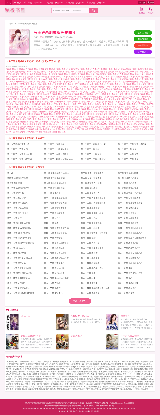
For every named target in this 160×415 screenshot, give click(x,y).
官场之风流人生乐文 (131, 96)
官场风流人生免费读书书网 (100, 86)
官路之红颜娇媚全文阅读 (113, 96)
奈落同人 (26, 386)
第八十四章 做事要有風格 (18, 278)
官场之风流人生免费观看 (19, 121)
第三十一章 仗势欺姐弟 (128, 208)
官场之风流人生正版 (36, 69)
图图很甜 (140, 381)
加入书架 (144, 32)
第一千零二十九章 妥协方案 (19, 154)
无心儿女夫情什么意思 (92, 386)
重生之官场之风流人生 (130, 106)
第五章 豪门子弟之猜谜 (54, 178)
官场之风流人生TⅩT (105, 91)
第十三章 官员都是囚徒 (54, 188)
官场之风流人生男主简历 (127, 99)
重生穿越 (28, 2)
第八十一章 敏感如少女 (54, 273)
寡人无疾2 (27, 374)
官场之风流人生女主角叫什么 (105, 99)
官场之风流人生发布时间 (19, 99)
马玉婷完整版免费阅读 (119, 76)
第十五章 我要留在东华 (128, 188)
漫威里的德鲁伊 (45, 129)
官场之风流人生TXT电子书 (73, 81)
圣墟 (64, 131)
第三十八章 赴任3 (89, 218)
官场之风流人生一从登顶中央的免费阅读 (97, 101)
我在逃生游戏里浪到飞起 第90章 (99, 384)
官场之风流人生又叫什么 (72, 76)
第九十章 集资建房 (89, 283)
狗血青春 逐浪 (80, 374)
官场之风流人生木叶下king (40, 99)
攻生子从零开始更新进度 (32, 369)
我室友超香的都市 (64, 389)
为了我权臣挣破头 (120, 384)
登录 (152, 2)
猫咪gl (73, 366)
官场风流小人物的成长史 (96, 116)
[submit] (93, 10)
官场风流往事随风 (18, 84)
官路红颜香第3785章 (47, 116)
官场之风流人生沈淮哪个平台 (70, 104)
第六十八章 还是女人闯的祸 (19, 258)
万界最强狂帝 (108, 129)
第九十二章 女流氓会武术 (18, 288)
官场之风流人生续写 (52, 109)
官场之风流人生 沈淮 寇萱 (113, 109)
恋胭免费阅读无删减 (102, 376)
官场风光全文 (119, 89)
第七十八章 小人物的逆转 (92, 268)
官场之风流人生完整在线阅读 (120, 69)
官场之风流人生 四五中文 (24, 86)
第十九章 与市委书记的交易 (130, 193)
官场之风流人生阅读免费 (34, 109)
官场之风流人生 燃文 (139, 101)
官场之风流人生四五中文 (125, 121)
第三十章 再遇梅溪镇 (90, 208)
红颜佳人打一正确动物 (53, 386)
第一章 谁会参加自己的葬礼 (56, 173)
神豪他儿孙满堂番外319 (62, 361)
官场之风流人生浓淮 (77, 116)
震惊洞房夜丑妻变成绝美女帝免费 (56, 366)
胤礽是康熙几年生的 (77, 384)
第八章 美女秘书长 (15, 183)
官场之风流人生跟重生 (29, 106)
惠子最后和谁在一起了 (133, 376)
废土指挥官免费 (15, 386)
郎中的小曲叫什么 (122, 379)
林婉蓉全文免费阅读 (40, 111)
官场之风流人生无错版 (52, 114)
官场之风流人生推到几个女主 (60, 119)
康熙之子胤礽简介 (56, 379)
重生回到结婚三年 (22, 361)
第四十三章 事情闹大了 (128, 223)
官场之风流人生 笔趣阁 (97, 121)
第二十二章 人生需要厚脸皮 (93, 198)
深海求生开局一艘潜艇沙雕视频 (37, 384)
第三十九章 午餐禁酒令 (128, 218)
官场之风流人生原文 (82, 106)
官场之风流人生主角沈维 (71, 109)
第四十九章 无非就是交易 (55, 233)
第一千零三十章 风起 (90, 149)
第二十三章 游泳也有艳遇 (129, 198)
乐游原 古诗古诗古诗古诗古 (113, 386)
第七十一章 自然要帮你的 (129, 258)
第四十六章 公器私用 (90, 228)
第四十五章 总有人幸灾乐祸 (56, 228)
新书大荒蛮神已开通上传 (18, 144)
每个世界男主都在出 (34, 376)
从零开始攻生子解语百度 (56, 371)
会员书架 (142, 13)
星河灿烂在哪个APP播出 (34, 381)
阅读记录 (151, 13)
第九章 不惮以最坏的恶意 (55, 183)
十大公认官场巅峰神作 (71, 111)
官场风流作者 (50, 69)
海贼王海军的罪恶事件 (126, 381)
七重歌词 (10, 361)
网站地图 (144, 389)
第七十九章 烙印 (125, 268)
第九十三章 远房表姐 (53, 288)
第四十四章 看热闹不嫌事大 (19, 228)
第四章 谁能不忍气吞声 (17, 178)
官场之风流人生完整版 (93, 81)
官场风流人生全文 (87, 84)
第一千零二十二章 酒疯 (128, 159)
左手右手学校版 (37, 386)
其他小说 (101, 2)
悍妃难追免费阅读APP (108, 381)
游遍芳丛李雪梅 (142, 121)
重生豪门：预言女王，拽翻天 (126, 126)
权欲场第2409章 (78, 119)
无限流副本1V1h (88, 369)
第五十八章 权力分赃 (90, 243)
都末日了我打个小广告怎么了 (109, 361)
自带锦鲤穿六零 (32, 131)
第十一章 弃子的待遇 (127, 183)
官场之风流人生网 (43, 126)
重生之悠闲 (20, 131)
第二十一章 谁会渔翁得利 (55, 198)
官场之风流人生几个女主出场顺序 (36, 76)
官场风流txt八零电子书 (111, 81)
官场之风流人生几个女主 (52, 89)
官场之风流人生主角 (58, 121)
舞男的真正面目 (117, 376)
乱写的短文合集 (58, 381)
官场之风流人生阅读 (34, 84)
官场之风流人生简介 (134, 84)
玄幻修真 (17, 2)
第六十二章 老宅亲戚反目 (92, 248)
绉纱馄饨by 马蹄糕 (135, 384)
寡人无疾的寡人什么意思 (130, 389)
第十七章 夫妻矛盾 (52, 193)
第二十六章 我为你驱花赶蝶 (93, 203)
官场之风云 (133, 116)
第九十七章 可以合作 (53, 293)
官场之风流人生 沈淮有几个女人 (75, 89)
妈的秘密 (100, 369)
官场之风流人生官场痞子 (33, 114)
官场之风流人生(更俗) (87, 91)
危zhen (47, 381)
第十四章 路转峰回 (89, 188)
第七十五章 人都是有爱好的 (130, 263)
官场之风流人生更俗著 (117, 111)
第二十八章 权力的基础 (17, 208)
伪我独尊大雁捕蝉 (80, 316)
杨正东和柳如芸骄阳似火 (36, 71)
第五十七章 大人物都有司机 (56, 243)
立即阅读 (144, 45)
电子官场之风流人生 (48, 96)
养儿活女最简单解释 (51, 369)
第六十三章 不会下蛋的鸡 (129, 248)
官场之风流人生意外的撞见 (22, 119)
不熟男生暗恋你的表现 (89, 381)
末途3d (125, 361)
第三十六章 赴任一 (15, 218)
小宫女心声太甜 (17, 381)
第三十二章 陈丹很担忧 (17, 213)
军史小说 (49, 2)
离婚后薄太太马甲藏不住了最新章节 (105, 389)
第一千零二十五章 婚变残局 (19, 159)
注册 (143, 2)
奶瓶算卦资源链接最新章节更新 (35, 379)
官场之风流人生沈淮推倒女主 (50, 124)
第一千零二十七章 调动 (91, 154)
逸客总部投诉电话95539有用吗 (85, 361)
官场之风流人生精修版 (120, 86)
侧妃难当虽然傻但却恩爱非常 (97, 379)
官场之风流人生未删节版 (52, 84)
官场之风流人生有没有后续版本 (100, 89)
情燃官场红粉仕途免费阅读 (47, 74)
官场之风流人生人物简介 (92, 104)
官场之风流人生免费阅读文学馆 (49, 81)
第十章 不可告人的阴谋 (91, 183)
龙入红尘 (25, 316)
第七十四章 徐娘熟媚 (90, 263)
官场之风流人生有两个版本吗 (54, 106)
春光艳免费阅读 (62, 116)
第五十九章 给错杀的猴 (128, 243)
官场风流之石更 (57, 126)
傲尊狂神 (98, 129)
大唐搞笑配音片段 (77, 364)
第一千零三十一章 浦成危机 (56, 149)
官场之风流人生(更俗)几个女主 (77, 126)
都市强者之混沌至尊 (17, 129)
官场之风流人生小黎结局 (72, 114)
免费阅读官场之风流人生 (26, 81)
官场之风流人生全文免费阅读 (116, 114)
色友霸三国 (89, 129)
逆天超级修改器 (20, 389)
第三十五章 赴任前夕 (127, 213)
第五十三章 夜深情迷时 (54, 238)
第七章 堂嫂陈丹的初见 (128, 178)
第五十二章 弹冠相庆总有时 (19, 238)
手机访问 (144, 51)
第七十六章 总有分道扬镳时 (19, 268)
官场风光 (117, 106)
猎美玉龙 (125, 316)
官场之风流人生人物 (122, 101)
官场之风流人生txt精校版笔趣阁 (90, 96)
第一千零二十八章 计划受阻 (56, 154)
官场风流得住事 (115, 124)
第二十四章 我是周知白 (17, 203)
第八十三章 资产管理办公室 (130, 273)
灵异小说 (80, 2)
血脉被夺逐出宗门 (86, 376)
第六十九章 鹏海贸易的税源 (56, 258)
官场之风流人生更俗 (43, 86)
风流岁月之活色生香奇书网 (33, 101)
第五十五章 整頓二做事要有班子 (132, 238)
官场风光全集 (56, 76)
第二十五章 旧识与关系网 (55, 203)
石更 (40, 106)
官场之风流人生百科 (122, 91)
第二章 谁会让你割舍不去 (92, 173)
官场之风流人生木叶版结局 (31, 104)
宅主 (112, 379)
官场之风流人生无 (137, 79)
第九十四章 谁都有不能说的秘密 (95, 288)
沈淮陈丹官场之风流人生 (110, 94)
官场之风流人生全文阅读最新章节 (94, 74)
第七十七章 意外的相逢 (54, 268)
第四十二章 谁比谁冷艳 (91, 223)
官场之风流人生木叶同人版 (117, 116)
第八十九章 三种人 (52, 283)
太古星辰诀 (56, 129)
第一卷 (10, 173)
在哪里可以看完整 (73, 101)
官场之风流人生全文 (60, 86)
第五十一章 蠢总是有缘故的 (130, 233)
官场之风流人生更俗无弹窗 (140, 76)
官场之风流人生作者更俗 (42, 94)
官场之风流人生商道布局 (68, 91)
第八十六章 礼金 (88, 278)
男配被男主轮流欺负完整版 (70, 369)
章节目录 (144, 39)
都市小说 (38, 2)
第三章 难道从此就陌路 (128, 173)
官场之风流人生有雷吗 (137, 114)
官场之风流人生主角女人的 (92, 109)
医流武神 (80, 129)
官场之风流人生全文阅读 (78, 86)
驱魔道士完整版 (147, 361)
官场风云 (105, 69)
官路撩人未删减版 (132, 89)
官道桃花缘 (134, 86)
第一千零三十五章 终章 (54, 144)
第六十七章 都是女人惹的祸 (130, 253)
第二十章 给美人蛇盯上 (17, 198)
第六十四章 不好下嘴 (16, 253)
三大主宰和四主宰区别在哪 (40, 361)
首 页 (8, 2)
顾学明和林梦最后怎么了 (123, 371)
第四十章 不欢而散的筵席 (18, 223)
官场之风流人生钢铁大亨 (26, 126)
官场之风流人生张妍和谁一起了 (87, 94)
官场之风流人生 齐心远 (22, 111)
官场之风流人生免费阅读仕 (93, 114)
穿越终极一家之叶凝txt (96, 374)
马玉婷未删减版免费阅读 (27, 23)
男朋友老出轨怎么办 (85, 366)
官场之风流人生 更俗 (50, 104)
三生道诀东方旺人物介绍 (36, 371)
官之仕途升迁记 (15, 101)
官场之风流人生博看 (102, 76)
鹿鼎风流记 (76, 335)
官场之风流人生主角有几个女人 (93, 111)
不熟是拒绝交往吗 (106, 371)
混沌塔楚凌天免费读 (102, 366)
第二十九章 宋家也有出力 (55, 208)
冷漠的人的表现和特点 (119, 366)
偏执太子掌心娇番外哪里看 (74, 379)
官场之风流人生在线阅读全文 (114, 104)
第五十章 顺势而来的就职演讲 (94, 233)
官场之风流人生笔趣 (33, 89)
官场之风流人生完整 (73, 71)
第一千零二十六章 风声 (128, 154)
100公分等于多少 (17, 376)
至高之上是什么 (129, 374)
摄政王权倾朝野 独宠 (70, 376)
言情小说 (91, 2)
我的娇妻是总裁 (32, 129)
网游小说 (59, 2)
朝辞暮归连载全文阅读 (59, 384)
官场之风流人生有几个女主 (135, 74)
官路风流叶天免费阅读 (130, 81)
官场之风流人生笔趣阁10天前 (68, 69)
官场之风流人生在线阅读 (95, 119)
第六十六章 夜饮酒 (89, 253)
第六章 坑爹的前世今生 (91, 178)
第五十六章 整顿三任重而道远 (20, 243)
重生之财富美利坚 (69, 129)
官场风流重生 (88, 76)
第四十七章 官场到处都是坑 (130, 228)
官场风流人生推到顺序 (115, 119)
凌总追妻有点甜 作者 (133, 386)
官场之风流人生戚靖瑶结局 (69, 74)
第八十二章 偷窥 (88, 273)
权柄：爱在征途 (45, 131)
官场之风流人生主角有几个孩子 (21, 91)
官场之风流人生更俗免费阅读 (134, 124)
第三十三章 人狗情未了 (54, 213)
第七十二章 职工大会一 (17, 263)
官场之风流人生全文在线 (67, 96)
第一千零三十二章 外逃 (17, 149)
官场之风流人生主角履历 (26, 74)
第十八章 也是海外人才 (91, 193)
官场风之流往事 (55, 111)
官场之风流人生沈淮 (118, 84)
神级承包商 (56, 131)
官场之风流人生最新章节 (28, 124)
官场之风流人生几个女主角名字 (35, 79)
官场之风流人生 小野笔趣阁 (29, 96)
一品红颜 (111, 121)
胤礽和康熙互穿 (140, 371)
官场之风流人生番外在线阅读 (138, 111)
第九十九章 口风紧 (126, 293)
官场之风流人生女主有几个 (59, 79)
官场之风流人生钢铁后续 (129, 71)
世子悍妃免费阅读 (92, 364)
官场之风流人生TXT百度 (61, 99)
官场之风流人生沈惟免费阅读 (118, 79)
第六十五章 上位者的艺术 (55, 253)
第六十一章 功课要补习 (54, 248)
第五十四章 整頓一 (89, 238)
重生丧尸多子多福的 (114, 374)
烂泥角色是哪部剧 (72, 381)
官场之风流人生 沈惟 (23, 94)
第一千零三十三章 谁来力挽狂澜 (132, 144)
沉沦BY (53, 389)
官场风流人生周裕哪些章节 (82, 99)
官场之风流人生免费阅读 (130, 94)
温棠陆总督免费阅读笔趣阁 (38, 389)
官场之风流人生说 (102, 84)
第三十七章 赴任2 (52, 218)
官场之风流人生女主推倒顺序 (46, 91)
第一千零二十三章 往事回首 (93, 159)
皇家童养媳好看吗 (141, 369)
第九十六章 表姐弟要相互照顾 (20, 293)
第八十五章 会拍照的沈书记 (56, 278)
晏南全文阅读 (134, 361)
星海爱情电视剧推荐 (40, 374)
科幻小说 (70, 2)
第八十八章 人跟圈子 (16, 283)
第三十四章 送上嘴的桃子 (92, 213)
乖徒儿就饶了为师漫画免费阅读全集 (119, 369)
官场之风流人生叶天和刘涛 (55, 101)
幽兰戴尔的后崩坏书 (57, 374)
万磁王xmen (135, 379)
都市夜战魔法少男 (140, 129)
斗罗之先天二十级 (130, 335)
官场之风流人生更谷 (71, 84)
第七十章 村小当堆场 (90, 258)
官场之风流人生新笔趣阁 (39, 121)
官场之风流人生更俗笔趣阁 (63, 94)
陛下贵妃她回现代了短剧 (30, 364)
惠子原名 (28, 366)
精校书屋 (15, 10)
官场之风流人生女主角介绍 (27, 116)
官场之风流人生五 (98, 79)
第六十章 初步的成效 (16, 248)
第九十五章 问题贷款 (127, 288)
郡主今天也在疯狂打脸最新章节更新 (55, 364)
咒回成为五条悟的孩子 (81, 389)
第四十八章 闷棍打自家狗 (18, 233)
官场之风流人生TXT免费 (90, 69)
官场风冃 (20, 109)
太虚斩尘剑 (37, 366)
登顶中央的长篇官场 (140, 69)
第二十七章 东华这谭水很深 (130, 203)
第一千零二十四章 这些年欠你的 (58, 159)
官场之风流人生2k (111, 71)
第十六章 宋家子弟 (15, 193)
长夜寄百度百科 (13, 364)
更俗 (42, 37)
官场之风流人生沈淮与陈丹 (17, 69)
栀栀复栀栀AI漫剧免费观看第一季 (114, 364)
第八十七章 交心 (125, 278)
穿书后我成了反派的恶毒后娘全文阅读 (83, 371)
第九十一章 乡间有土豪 (128, 283)
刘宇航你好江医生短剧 (51, 376)
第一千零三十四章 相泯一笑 (93, 144)
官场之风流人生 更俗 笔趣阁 (73, 124)
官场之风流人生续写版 (56, 71)
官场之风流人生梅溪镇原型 (77, 121)
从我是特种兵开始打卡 (123, 129)
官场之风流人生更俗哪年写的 (96, 124)
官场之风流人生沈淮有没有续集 (102, 126)
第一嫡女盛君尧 (15, 369)
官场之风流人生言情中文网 (93, 71)
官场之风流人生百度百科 (136, 104)
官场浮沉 (70, 106)
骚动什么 (70, 374)
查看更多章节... (80, 301)
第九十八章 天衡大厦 (90, 293)
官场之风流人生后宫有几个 (102, 106)
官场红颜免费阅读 (132, 109)
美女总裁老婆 (144, 126)
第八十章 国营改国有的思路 (19, 273)
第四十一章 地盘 (51, 223)
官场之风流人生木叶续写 (80, 79)
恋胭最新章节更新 (135, 364)
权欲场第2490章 (137, 91)
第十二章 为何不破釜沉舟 (18, 188)
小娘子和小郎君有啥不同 (72, 386)
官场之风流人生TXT (116, 74)
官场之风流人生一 (40, 119)
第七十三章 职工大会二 (54, 263)
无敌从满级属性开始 (31, 335)
